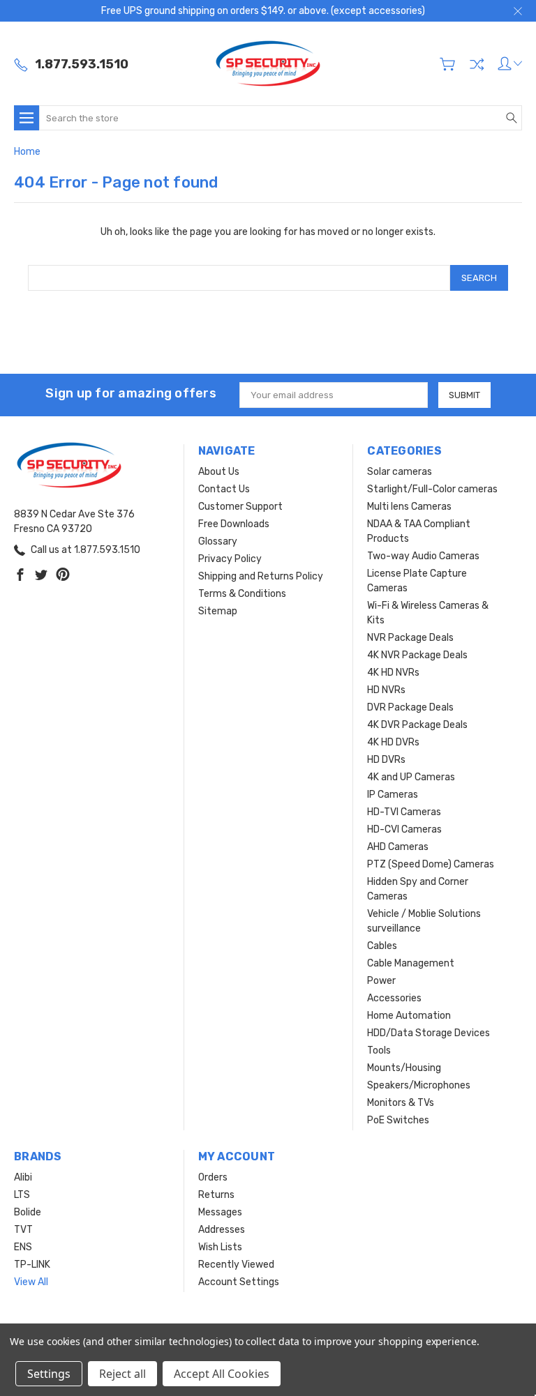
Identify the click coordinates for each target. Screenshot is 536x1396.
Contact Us (224, 489)
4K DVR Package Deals (417, 725)
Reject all (122, 1373)
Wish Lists (220, 1247)
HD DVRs (386, 760)
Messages (220, 1212)
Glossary (217, 541)
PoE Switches (398, 1120)
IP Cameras (392, 795)
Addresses (221, 1230)
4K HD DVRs (393, 742)
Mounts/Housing (404, 1068)
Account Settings (238, 1282)
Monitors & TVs (400, 1103)
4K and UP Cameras (411, 777)
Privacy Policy (230, 559)
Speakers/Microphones (418, 1085)
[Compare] (476, 64)
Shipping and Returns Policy (260, 576)
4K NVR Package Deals (417, 655)
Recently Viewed (236, 1264)
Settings (48, 1373)
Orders (213, 1177)
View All (31, 1282)
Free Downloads (233, 524)
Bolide (27, 1212)
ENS (23, 1247)
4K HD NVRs (393, 672)
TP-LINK (32, 1264)
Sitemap (217, 611)
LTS (22, 1195)
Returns (216, 1195)
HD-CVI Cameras (404, 829)
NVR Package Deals (410, 638)
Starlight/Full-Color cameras (432, 489)
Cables (382, 946)
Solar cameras (399, 472)
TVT (23, 1230)
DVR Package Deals (410, 707)
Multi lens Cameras (409, 507)
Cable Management (410, 963)
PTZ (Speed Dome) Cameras (430, 864)
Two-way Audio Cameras (423, 556)
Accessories (394, 998)
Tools (379, 1050)
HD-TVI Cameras (404, 812)
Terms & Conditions (242, 594)
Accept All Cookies (221, 1373)
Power (381, 981)
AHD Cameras (398, 847)
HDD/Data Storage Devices (428, 1033)
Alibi (23, 1177)
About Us (218, 472)
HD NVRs (386, 690)
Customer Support (240, 507)
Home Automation (409, 1016)
